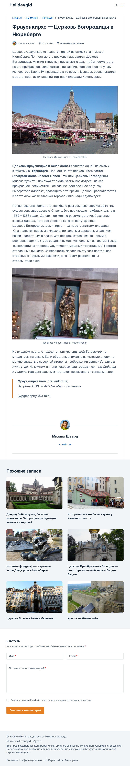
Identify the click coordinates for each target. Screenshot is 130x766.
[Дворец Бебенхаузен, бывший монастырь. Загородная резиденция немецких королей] (34, 493)
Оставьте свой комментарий (27, 668)
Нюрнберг (78, 43)
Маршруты (71, 760)
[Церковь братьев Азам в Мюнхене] (34, 597)
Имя (12, 656)
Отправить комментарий (25, 710)
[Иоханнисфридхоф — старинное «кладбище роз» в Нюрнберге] (34, 545)
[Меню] (122, 5)
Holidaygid (20, 4)
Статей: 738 (65, 444)
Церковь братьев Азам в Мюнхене (29, 618)
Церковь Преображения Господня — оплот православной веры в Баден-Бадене (93, 570)
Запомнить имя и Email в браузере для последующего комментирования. (51, 700)
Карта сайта (55, 760)
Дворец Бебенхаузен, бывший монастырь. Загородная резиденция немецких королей (31, 518)
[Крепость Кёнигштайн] (96, 597)
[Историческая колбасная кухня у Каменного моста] (96, 493)
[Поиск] (116, 5)
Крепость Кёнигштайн (83, 618)
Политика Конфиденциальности (26, 760)
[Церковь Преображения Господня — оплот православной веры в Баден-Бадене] (96, 545)
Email (73, 656)
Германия (66, 43)
